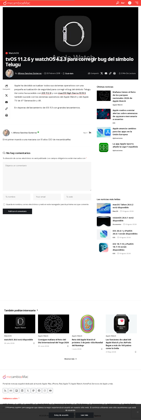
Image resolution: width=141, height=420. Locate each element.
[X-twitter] (27, 390)
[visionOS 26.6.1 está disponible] (104, 221)
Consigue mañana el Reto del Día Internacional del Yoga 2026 (53, 341)
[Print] (114, 73)
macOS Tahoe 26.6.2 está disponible (123, 206)
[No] (137, 412)
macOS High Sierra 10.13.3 (72, 93)
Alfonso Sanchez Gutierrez (30, 73)
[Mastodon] (33, 390)
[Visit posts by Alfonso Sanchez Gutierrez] (6, 132)
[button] (118, 3)
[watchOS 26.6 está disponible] (19, 324)
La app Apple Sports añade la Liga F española (125, 145)
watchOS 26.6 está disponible (18, 339)
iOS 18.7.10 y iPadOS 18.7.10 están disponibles (123, 246)
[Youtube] (50, 390)
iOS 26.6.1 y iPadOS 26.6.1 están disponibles (125, 232)
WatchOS (14, 53)
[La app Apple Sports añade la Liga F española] (104, 147)
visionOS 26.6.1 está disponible (123, 219)
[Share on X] (102, 73)
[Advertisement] (117, 175)
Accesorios (117, 224)
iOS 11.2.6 (46, 93)
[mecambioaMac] (17, 3)
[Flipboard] (16, 390)
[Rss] (5, 390)
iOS (114, 123)
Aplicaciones (118, 138)
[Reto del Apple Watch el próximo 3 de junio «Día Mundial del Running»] (87, 324)
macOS (115, 211)
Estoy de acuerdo (61, 415)
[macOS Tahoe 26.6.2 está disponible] (104, 208)
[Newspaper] (10, 390)
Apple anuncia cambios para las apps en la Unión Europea (124, 131)
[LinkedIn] (90, 133)
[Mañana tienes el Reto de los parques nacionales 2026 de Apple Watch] (104, 96)
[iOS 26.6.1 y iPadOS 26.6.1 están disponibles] (104, 234)
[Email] (106, 73)
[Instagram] (44, 390)
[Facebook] (39, 390)
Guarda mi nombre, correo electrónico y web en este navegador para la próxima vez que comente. (47, 204)
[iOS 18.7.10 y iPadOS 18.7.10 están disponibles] (104, 247)
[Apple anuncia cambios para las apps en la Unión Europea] (104, 132)
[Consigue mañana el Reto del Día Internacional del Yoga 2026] (53, 324)
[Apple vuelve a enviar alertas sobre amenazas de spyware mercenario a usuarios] (104, 114)
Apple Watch (118, 105)
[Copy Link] (110, 73)
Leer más (84, 415)
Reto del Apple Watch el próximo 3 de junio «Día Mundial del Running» (87, 342)
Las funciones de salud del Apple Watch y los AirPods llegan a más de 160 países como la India (118, 344)
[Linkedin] (22, 390)
